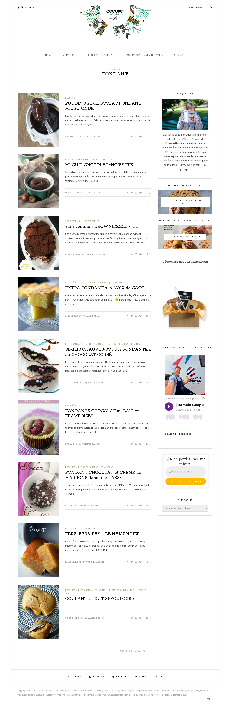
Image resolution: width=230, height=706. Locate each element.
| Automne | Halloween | (108, 344)
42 (147, 617)
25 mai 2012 (71, 444)
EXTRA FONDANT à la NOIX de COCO (104, 288)
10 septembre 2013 (75, 254)
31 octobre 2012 (74, 382)
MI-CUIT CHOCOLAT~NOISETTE (99, 165)
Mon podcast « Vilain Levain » (145, 55)
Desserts (70, 98)
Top (209, 699)
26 (147, 443)
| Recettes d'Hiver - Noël (121, 590)
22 (147, 505)
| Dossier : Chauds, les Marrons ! (96, 467)
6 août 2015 (71, 136)
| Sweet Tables (108, 159)
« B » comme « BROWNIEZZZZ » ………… (102, 226)
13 (147, 254)
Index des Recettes (100, 55)
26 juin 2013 (71, 316)
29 (147, 315)
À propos (68, 55)
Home (48, 55)
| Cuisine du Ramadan (94, 282)
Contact (179, 55)
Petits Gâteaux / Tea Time (78, 344)
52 (147, 561)
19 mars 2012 (72, 506)
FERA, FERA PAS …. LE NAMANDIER (102, 534)
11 (147, 136)
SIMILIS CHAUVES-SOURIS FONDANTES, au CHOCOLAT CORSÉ (108, 352)
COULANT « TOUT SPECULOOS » (99, 598)
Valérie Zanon (91, 136)
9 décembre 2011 (74, 618)
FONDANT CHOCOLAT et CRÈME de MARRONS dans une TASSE (103, 475)
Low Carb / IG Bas (87, 159)
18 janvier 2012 (73, 562)
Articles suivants (133, 651)
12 (147, 382)
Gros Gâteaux (72, 221)
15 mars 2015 (72, 193)
